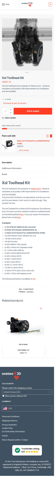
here (22, 214)
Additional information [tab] (11, 168)
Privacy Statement (9, 425)
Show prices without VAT (16, 396)
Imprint (5, 436)
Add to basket (33, 111)
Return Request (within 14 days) (15, 440)
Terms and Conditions (11, 416)
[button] (50, 4)
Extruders (30, 292)
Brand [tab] (4, 174)
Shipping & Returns (9, 421)
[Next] (51, 135)
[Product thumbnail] (9, 146)
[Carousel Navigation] (48, 135)
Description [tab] (7, 162)
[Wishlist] (41, 308)
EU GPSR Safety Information (13, 431)
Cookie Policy (7, 428)
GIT (34, 279)
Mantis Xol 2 (36, 189)
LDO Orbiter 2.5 (23, 350)
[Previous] (47, 135)
